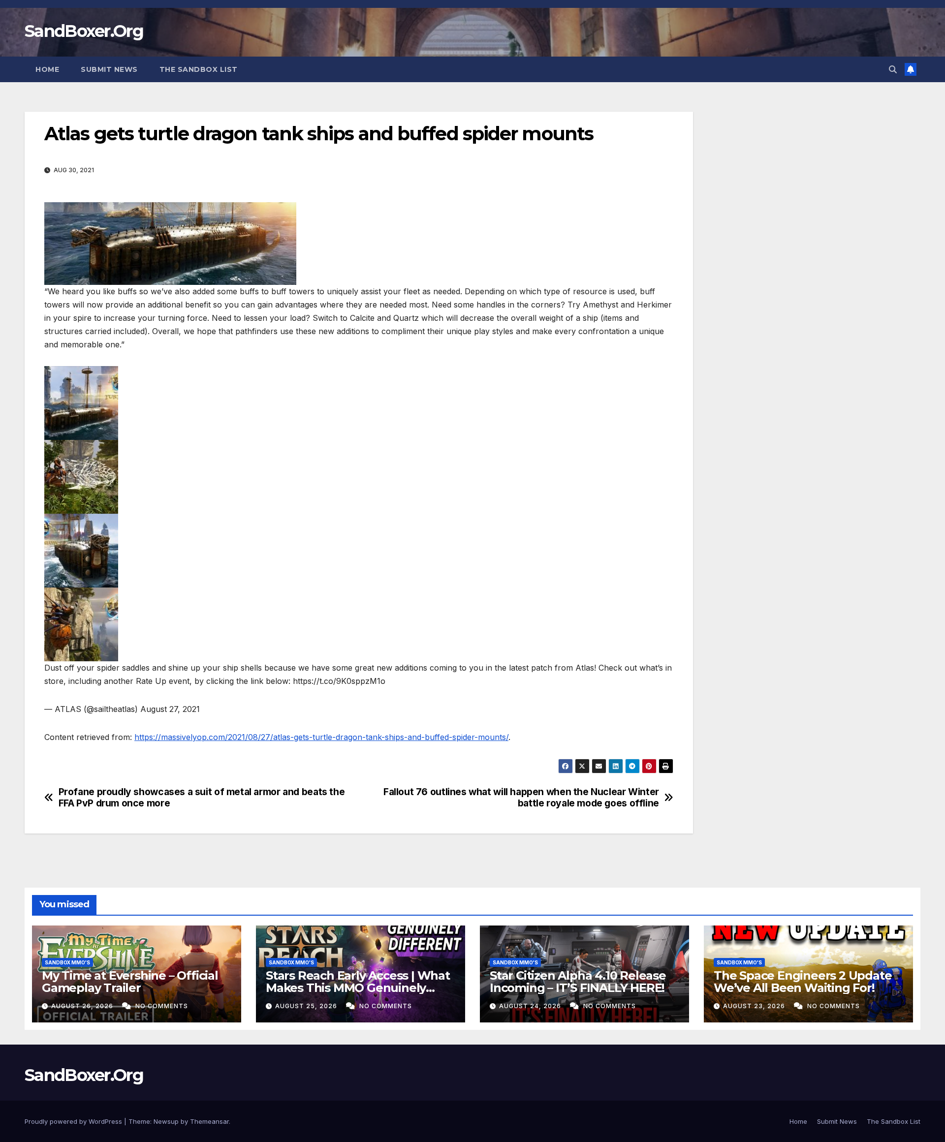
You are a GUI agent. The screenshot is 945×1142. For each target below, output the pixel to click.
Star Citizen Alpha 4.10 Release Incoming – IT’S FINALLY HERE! (578, 981)
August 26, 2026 (83, 1006)
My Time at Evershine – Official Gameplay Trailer (130, 981)
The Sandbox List (198, 69)
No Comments (161, 1006)
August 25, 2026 (307, 1006)
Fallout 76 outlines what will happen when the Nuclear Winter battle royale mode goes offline (521, 797)
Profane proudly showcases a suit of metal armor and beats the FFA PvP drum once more (202, 797)
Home (47, 69)
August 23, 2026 (755, 1006)
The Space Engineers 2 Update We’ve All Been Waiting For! (802, 981)
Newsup (166, 1121)
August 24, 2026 (531, 1006)
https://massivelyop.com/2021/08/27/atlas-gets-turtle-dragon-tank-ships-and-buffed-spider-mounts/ (321, 737)
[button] (893, 69)
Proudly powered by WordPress (74, 1121)
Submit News (109, 69)
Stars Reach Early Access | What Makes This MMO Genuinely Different (358, 987)
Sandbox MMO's (67, 962)
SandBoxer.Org (84, 31)
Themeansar (209, 1121)
